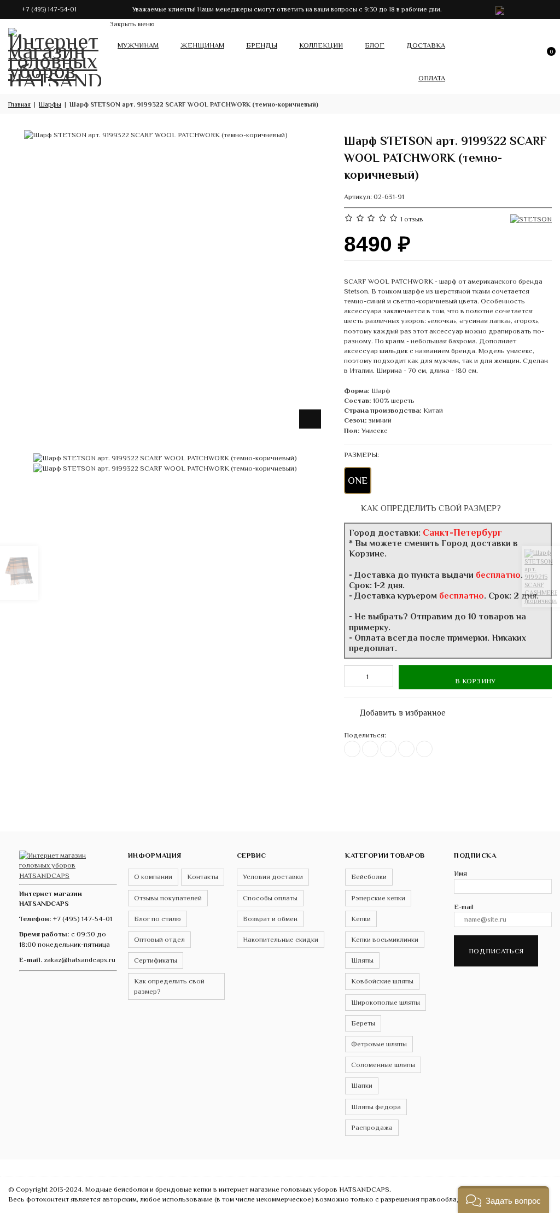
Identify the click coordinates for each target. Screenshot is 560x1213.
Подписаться (496, 951)
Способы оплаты (270, 898)
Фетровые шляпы (379, 1044)
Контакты (202, 876)
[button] (503, 1199)
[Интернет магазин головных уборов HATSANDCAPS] (54, 55)
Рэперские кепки (378, 898)
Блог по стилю (157, 919)
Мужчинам (138, 45)
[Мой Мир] (424, 749)
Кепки (361, 919)
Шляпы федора (376, 1107)
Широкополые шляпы (385, 1002)
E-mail (464, 907)
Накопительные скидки (280, 939)
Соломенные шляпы (383, 1064)
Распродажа (372, 1127)
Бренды (261, 45)
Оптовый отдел (159, 939)
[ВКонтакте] (352, 749)
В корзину (475, 681)
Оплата (431, 78)
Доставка (425, 45)
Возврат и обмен (270, 919)
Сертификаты (155, 960)
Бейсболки (369, 876)
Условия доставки (273, 876)
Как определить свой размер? (430, 508)
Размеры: (361, 454)
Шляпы (362, 960)
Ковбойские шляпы (382, 981)
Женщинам (202, 45)
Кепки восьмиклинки (384, 939)
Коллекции (321, 45)
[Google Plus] (406, 749)
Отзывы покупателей (168, 898)
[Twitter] (370, 749)
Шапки (361, 1085)
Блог (374, 45)
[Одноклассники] (388, 749)
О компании (153, 876)
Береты (363, 1023)
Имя (460, 873)
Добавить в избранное (397, 710)
